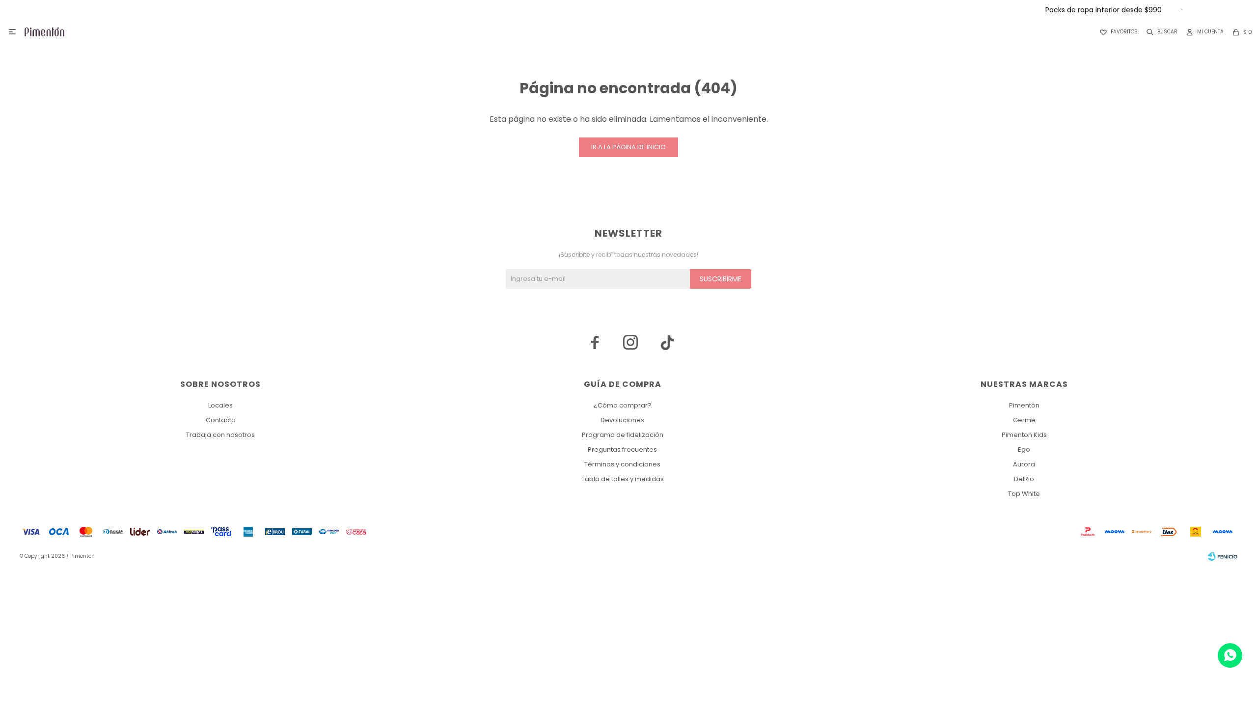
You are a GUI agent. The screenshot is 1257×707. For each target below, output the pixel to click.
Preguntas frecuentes (622, 449)
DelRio (1024, 479)
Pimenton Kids (1024, 434)
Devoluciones (622, 420)
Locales (220, 405)
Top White (1024, 493)
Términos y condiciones (622, 464)
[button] (1160, 32)
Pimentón (1024, 405)
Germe (1024, 420)
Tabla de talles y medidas (622, 479)
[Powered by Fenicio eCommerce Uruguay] (1222, 556)
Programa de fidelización (622, 434)
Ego (1024, 449)
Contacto (221, 420)
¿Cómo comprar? (623, 405)
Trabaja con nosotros (220, 434)
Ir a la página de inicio (628, 147)
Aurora (1024, 464)
